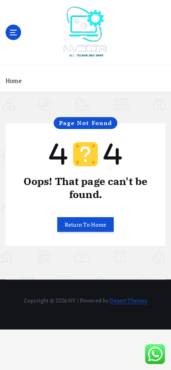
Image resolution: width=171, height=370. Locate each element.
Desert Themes (128, 300)
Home (14, 81)
